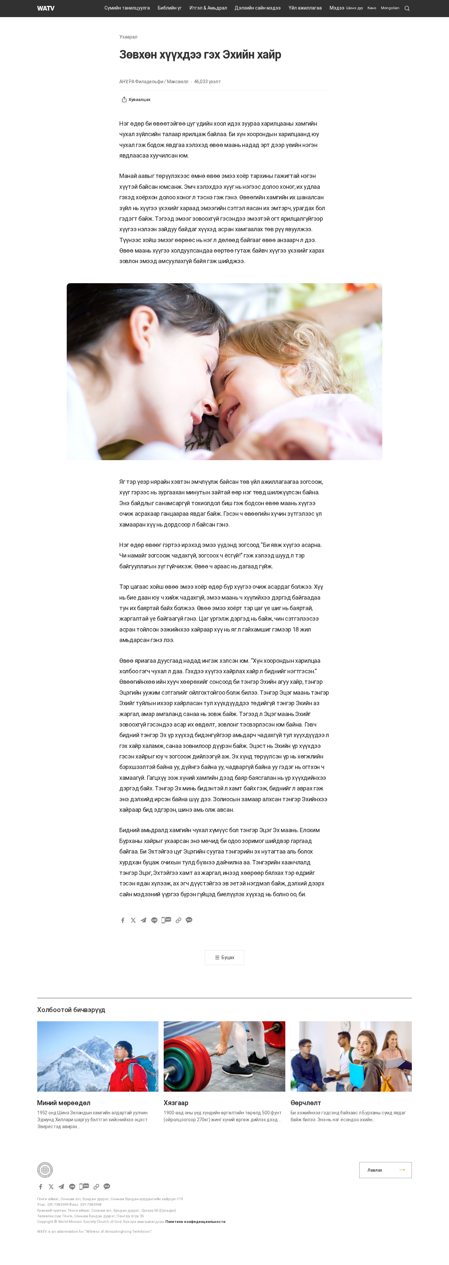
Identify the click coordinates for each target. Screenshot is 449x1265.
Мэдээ (337, 8)
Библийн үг (170, 8)
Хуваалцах (140, 99)
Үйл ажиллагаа (305, 8)
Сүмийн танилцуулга (127, 8)
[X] (133, 920)
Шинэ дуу (354, 8)
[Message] (166, 920)
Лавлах (374, 1170)
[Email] (143, 920)
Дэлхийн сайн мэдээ (258, 8)
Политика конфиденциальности (195, 1222)
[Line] (154, 920)
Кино (371, 8)
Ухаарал (128, 36)
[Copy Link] (178, 920)
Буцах (228, 957)
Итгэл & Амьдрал (208, 8)
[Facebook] (122, 920)
